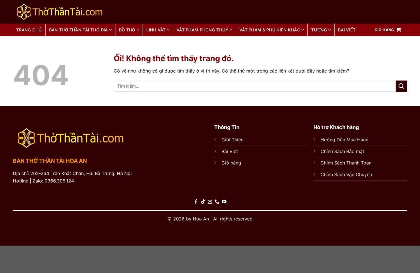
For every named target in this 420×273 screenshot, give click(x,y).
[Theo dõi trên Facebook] (196, 201)
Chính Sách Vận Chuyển (346, 174)
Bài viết (346, 29)
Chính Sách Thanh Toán (346, 163)
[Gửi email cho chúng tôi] (210, 201)
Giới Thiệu (232, 139)
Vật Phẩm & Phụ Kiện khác (269, 29)
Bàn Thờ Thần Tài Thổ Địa (78, 29)
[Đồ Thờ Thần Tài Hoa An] (75, 12)
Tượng (319, 29)
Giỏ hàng (231, 163)
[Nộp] (401, 86)
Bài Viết (229, 151)
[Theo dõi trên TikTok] (203, 201)
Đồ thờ (127, 29)
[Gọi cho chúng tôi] (217, 201)
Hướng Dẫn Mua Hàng (345, 139)
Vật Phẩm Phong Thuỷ (202, 29)
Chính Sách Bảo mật (342, 151)
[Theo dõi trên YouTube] (224, 201)
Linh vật (155, 29)
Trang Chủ (29, 29)
